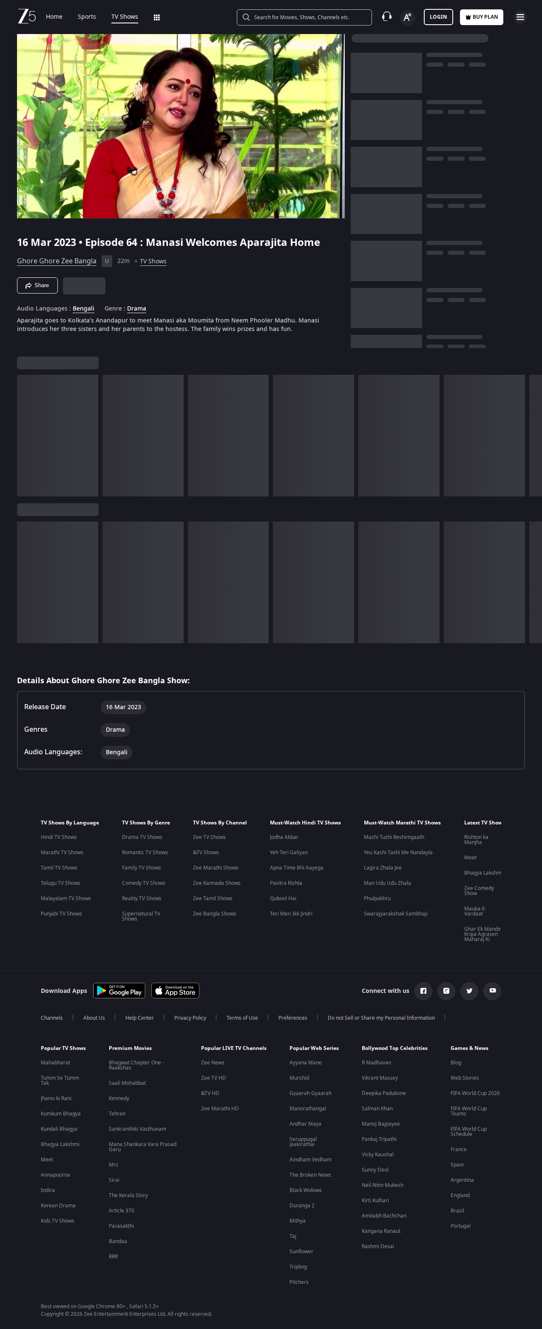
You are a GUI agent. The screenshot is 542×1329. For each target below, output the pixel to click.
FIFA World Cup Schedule (469, 1131)
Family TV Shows (141, 868)
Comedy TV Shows (143, 883)
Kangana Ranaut (381, 1231)
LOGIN (438, 17)
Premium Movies (130, 1048)
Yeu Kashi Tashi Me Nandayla (398, 852)
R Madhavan (376, 1063)
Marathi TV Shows (62, 852)
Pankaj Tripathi (379, 1139)
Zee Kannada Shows (217, 883)
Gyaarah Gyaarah (310, 1093)
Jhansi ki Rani (56, 1098)
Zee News (212, 1063)
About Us (94, 1018)
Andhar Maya (305, 1124)
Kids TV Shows (57, 1221)
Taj (292, 1236)
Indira (48, 1190)
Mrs (113, 1165)
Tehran (117, 1114)
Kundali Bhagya (59, 1129)
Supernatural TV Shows (141, 916)
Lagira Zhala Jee (383, 868)
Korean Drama (58, 1205)
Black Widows (305, 1190)
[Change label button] (407, 18)
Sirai (114, 1180)
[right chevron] (533, 435)
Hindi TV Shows (59, 837)
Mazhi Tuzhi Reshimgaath (394, 837)
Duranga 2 (302, 1205)
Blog (456, 1063)
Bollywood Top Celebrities (395, 1048)
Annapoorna (55, 1175)
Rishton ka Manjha (476, 839)
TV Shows (124, 17)
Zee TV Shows (209, 837)
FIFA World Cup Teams (469, 1111)
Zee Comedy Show (479, 890)
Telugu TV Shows (60, 883)
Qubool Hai (283, 898)
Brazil (457, 1211)
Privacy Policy (190, 1018)
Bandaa (118, 1241)
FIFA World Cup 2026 (475, 1093)
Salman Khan (377, 1108)
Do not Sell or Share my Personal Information (381, 1018)
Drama (136, 309)
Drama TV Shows (142, 837)
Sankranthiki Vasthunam (137, 1129)
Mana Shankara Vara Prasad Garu (142, 1147)
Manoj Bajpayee (381, 1124)
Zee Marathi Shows (215, 868)
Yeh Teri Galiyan (289, 852)
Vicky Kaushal (378, 1154)
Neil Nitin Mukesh (382, 1185)
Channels (52, 1018)
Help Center (139, 1018)
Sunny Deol (375, 1170)
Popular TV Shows (63, 1048)
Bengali (83, 309)
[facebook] (423, 991)
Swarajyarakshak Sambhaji (396, 914)
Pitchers (299, 1282)
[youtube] (492, 991)
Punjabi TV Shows (61, 914)
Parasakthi (121, 1226)
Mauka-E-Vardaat (475, 911)
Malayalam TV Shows (66, 898)
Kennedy (119, 1098)
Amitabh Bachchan (384, 1216)
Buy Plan (485, 17)
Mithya (297, 1221)
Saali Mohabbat (127, 1083)
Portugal (461, 1226)
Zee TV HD (213, 1078)
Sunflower (301, 1251)
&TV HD (210, 1093)
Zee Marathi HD (220, 1108)
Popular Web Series (314, 1048)
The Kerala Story (128, 1195)
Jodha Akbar (284, 837)
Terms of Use (242, 1018)
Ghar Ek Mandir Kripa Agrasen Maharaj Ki (482, 934)
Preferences (292, 1018)
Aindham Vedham (310, 1160)
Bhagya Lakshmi (483, 873)
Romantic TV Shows (145, 852)
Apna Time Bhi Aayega (296, 868)
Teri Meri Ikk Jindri (291, 914)
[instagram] (446, 991)
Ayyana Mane (305, 1063)
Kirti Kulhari (375, 1200)
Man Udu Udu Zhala (387, 883)
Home (54, 17)
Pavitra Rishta (286, 883)
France (459, 1149)
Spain (457, 1165)
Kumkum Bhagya (61, 1114)
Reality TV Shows (142, 898)
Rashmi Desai (378, 1246)
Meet (470, 857)
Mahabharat (55, 1063)
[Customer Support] (386, 17)
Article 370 (121, 1211)
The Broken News (310, 1175)
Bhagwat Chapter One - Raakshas (136, 1065)
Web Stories (465, 1078)
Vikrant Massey (380, 1078)
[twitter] (469, 991)
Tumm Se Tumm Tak (60, 1080)
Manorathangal (307, 1108)
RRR (113, 1257)
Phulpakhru (377, 898)
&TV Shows (206, 852)
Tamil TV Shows (59, 868)
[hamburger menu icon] (520, 17)
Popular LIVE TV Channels (234, 1048)
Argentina (462, 1180)
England (460, 1195)
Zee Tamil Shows (213, 898)
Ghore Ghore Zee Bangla (56, 261)
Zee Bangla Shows (214, 914)
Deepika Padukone (384, 1093)
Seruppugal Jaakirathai (303, 1141)
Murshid (299, 1078)
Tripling (298, 1267)
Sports (87, 17)
